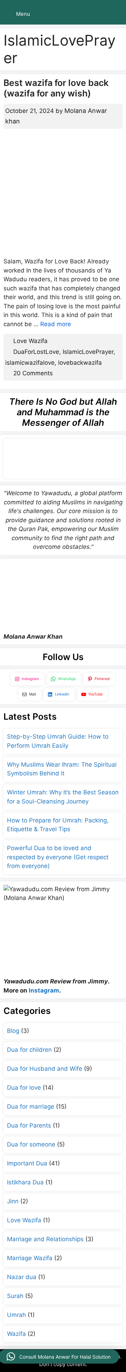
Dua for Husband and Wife (44, 1068)
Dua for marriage (30, 1106)
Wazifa (16, 1333)
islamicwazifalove (30, 362)
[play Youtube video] (63, 595)
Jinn (13, 1201)
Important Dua (27, 1163)
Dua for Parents (29, 1125)
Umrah (16, 1314)
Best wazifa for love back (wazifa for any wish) (56, 88)
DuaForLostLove (36, 351)
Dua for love (24, 1087)
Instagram (44, 990)
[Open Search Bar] (115, 14)
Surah (15, 1295)
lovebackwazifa (80, 362)
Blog (13, 1030)
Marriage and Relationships (45, 1239)
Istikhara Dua (25, 1182)
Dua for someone (31, 1144)
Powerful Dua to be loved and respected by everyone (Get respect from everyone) (57, 857)
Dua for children (29, 1049)
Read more (55, 324)
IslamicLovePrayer (88, 351)
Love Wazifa (30, 340)
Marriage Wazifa (29, 1258)
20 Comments (33, 373)
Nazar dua (21, 1276)
